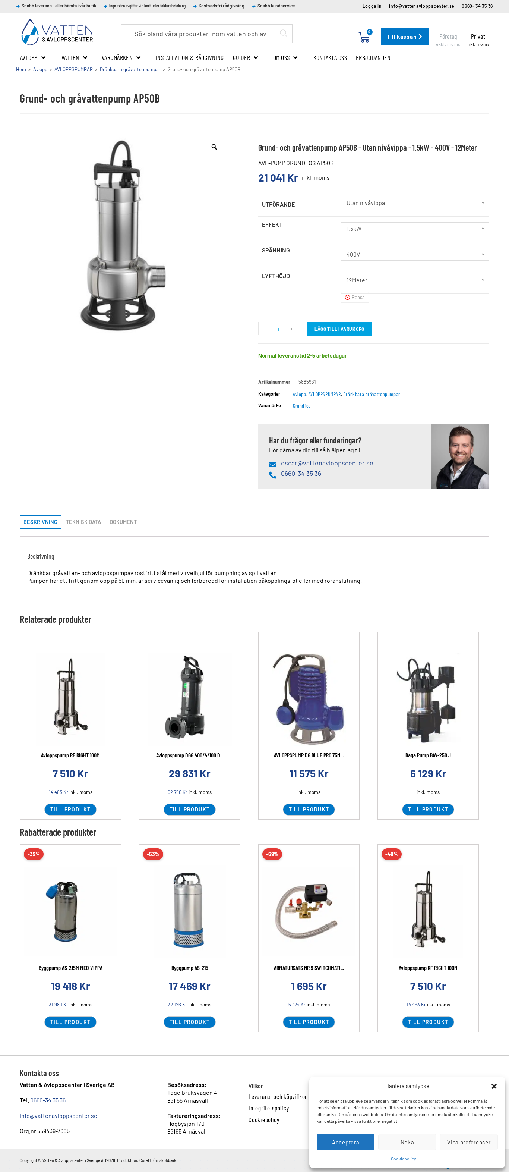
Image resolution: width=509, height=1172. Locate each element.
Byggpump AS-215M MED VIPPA (70, 967)
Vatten (70, 57)
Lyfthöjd (276, 275)
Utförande (278, 204)
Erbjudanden (373, 57)
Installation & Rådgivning (190, 57)
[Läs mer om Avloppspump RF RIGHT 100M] (428, 911)
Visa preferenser (468, 1142)
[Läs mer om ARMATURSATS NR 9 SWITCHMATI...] (308, 911)
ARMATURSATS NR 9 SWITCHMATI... (309, 967)
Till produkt (70, 809)
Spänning (276, 250)
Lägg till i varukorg (339, 329)
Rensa (358, 297)
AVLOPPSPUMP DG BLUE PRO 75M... (309, 754)
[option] (123, 238)
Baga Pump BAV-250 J (428, 754)
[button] (494, 1086)
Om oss (281, 57)
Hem (21, 69)
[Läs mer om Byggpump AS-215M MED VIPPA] (70, 911)
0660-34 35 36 (48, 1099)
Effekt (272, 224)
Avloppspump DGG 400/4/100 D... (190, 754)
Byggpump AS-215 (189, 967)
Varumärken (117, 57)
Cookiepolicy (403, 1158)
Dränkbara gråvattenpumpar (130, 69)
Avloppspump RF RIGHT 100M (70, 754)
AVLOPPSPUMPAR (73, 69)
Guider (241, 57)
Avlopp (29, 57)
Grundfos (302, 405)
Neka (407, 1142)
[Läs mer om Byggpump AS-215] (189, 911)
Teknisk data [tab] (83, 522)
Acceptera (345, 1142)
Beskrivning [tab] (40, 522)
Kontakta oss (330, 57)
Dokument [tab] (123, 522)
